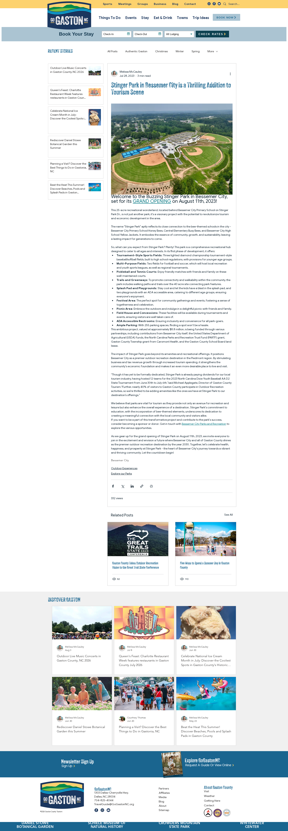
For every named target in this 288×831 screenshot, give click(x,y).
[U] (219, 3)
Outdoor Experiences (124, 468)
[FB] (214, 3)
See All (228, 514)
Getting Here (212, 800)
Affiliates (164, 793)
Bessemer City (120, 460)
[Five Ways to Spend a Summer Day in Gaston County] (205, 539)
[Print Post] (151, 486)
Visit (206, 791)
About (162, 806)
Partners (164, 788)
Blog (161, 801)
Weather (209, 796)
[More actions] (230, 73)
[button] (142, 4)
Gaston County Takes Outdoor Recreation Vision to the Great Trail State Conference (135, 565)
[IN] (209, 3)
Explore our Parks (121, 473)
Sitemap (164, 810)
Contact (209, 805)
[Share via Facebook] (113, 486)
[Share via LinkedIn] (132, 486)
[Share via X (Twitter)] (122, 486)
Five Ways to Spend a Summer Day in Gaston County (204, 565)
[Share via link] (142, 486)
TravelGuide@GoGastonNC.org (114, 804)
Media (163, 797)
